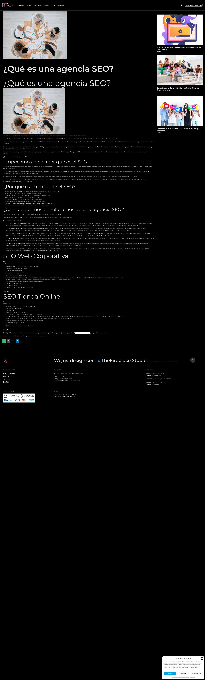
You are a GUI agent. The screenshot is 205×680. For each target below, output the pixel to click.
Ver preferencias (196, 673)
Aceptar (170, 673)
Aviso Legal (192, 677)
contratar (6, 291)
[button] (202, 658)
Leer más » (159, 51)
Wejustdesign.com (11, 333)
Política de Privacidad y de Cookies (180, 677)
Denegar (183, 673)
